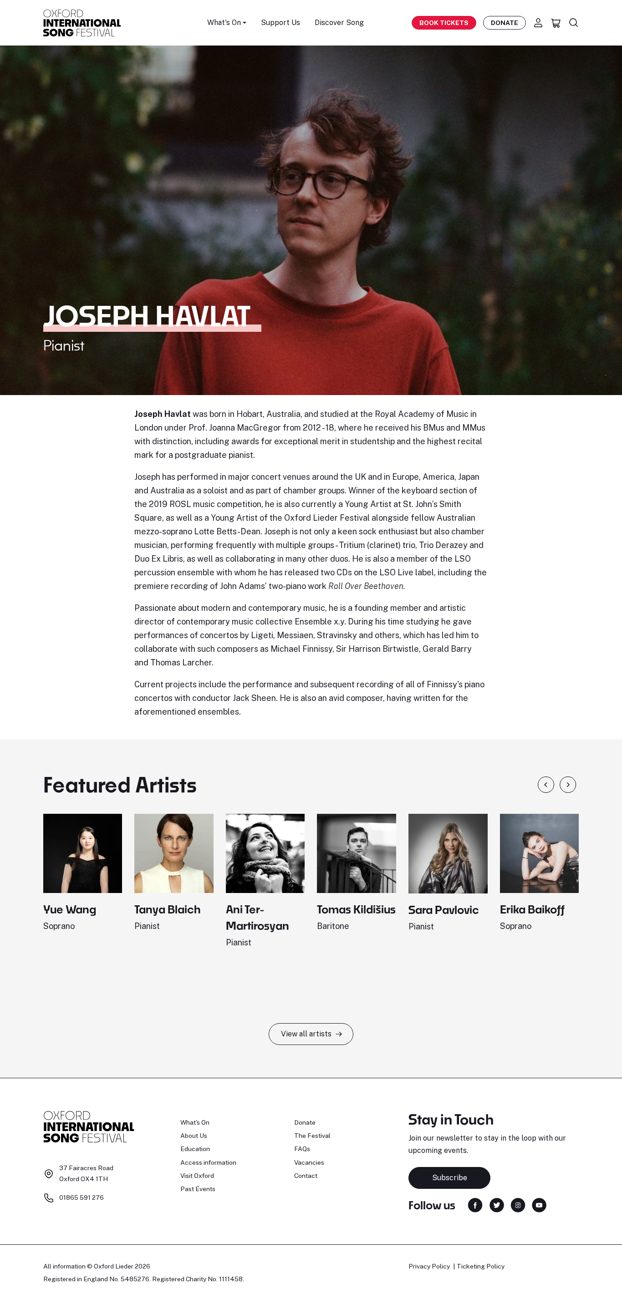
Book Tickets (444, 22)
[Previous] (546, 784)
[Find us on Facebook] (475, 1204)
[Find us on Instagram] (517, 1204)
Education (195, 1148)
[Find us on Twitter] (496, 1204)
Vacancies (309, 1162)
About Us (193, 1135)
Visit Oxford (197, 1175)
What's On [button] (224, 22)
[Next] (568, 784)
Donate (504, 22)
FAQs (302, 1148)
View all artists (306, 1034)
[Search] (573, 22)
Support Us (280, 22)
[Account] (538, 22)
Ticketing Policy (481, 1266)
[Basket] (556, 23)
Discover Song (339, 22)
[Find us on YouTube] (539, 1204)
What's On (194, 1122)
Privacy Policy (429, 1266)
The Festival (312, 1135)
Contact (305, 1175)
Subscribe (449, 1177)
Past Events (197, 1188)
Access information (208, 1162)
